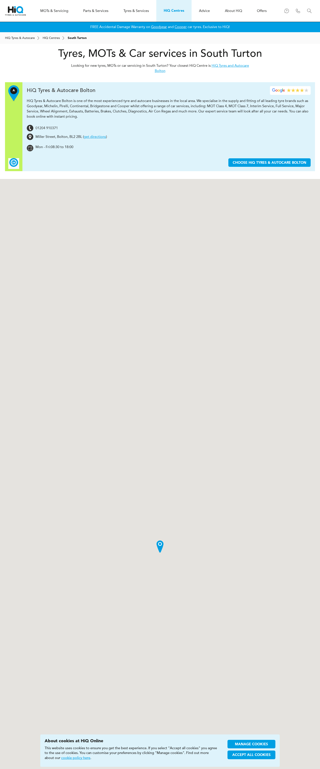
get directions (95, 137)
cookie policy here (75, 758)
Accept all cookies (251, 755)
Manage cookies (251, 744)
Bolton (61, 90)
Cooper (181, 27)
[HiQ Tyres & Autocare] (15, 11)
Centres (51, 38)
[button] (160, 546)
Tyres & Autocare (20, 38)
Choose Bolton (269, 163)
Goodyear (159, 27)
